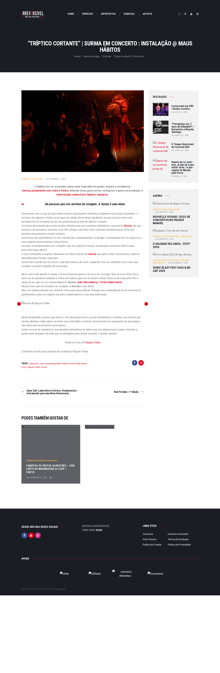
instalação (33, 363)
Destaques (40, 461)
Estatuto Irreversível (178, 534)
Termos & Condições (178, 539)
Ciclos (164, 209)
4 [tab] (85, 308)
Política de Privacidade (179, 544)
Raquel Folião (92, 342)
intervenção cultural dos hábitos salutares (82, 194)
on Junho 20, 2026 (180, 150)
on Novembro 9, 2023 (56, 179)
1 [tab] (70, 308)
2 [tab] (75, 308)
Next (146, 303)
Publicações (37, 179)
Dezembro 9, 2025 (178, 263)
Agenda (156, 209)
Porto (23, 367)
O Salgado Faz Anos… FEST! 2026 (171, 245)
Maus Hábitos (62, 363)
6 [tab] (94, 308)
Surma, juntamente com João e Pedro (45, 190)
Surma (128, 225)
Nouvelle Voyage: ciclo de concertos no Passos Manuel (171, 220)
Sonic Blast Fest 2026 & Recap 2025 (172, 269)
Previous (19, 303)
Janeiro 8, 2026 (164, 239)
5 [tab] (89, 308)
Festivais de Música (170, 236)
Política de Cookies (152, 544)
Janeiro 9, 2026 (164, 212)
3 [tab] (80, 308)
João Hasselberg (87, 282)
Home (77, 56)
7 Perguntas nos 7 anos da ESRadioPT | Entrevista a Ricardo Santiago (183, 128)
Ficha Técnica (149, 539)
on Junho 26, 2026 (180, 135)
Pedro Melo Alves (111, 282)
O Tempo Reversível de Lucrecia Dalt (183, 145)
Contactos (148, 534)
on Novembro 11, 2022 (36, 478)
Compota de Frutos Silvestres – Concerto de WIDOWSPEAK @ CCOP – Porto (50, 469)
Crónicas (106, 56)
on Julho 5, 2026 (179, 112)
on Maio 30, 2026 (179, 176)
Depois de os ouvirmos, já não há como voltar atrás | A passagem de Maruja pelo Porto (183, 167)
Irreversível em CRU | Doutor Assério (182, 107)
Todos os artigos (91, 56)
